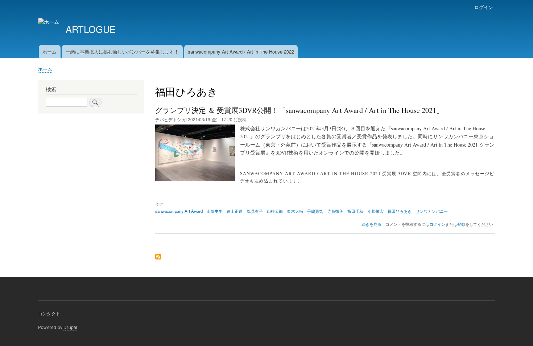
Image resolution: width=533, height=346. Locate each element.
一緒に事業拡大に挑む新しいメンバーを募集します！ (122, 51)
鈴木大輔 (295, 211)
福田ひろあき (400, 211)
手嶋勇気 (315, 211)
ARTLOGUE (91, 28)
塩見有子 (255, 211)
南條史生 (215, 211)
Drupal (70, 327)
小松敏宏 (376, 211)
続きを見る (371, 224)
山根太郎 (275, 211)
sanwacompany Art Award (179, 211)
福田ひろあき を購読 (158, 257)
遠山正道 (235, 211)
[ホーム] (48, 22)
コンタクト (49, 313)
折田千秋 (355, 211)
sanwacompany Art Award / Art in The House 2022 (241, 51)
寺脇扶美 (335, 211)
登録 (461, 224)
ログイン (483, 7)
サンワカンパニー (432, 211)
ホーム (49, 51)
